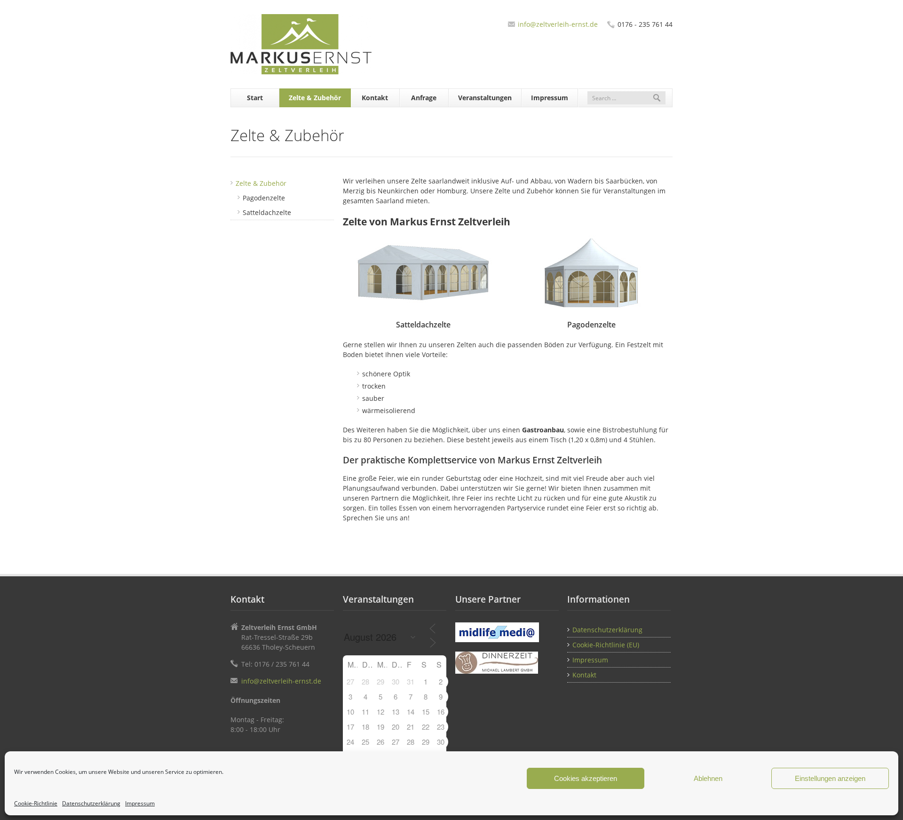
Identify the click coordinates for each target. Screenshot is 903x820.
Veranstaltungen (485, 97)
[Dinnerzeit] (507, 663)
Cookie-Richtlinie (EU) (605, 644)
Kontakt (375, 97)
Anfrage (423, 97)
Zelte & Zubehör (315, 97)
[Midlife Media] (507, 632)
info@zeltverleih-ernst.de (558, 24)
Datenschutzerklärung (91, 803)
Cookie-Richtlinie (35, 803)
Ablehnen (708, 778)
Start (255, 97)
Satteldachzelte (267, 212)
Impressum (140, 803)
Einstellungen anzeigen (830, 778)
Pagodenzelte (264, 197)
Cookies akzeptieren (585, 778)
